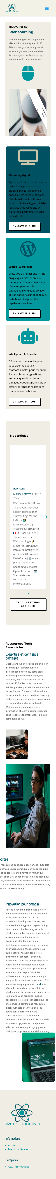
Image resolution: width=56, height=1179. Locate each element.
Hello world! (19, 488)
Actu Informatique (18, 1166)
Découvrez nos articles (28, 604)
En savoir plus (24, 226)
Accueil (12, 1145)
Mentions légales (18, 1149)
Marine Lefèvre (22, 494)
